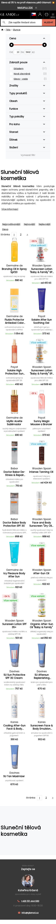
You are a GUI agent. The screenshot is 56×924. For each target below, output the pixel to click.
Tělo (8, 29)
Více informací (9, 209)
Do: (23, 52)
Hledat (48, 22)
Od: (11, 52)
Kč (33, 52)
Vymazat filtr (28, 155)
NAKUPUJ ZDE (25, 7)
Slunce (16, 29)
